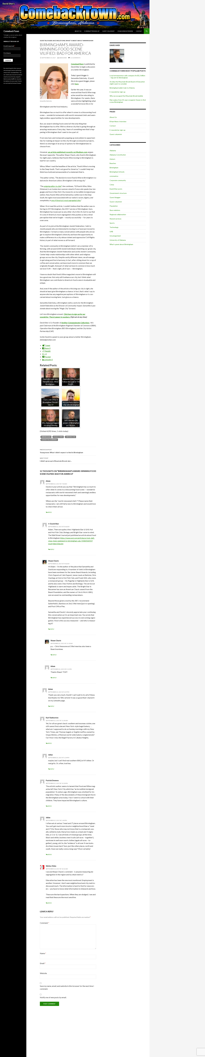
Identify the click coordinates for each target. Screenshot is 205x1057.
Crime (112, 185)
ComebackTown (11, 31)
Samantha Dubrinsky (49, 439)
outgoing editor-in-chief (52, 186)
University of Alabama (118, 240)
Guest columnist (108, 31)
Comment (44, 923)
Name (43, 953)
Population (114, 206)
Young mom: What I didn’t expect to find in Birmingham (61, 451)
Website (43, 973)
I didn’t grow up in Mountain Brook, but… (56, 459)
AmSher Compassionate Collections (75, 322)
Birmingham (46, 437)
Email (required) (9, 46)
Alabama (113, 150)
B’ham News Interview (125, 31)
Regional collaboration (118, 214)
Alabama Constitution (118, 155)
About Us (78, 31)
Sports (112, 223)
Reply (50, 512)
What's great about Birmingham (79, 40)
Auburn (112, 159)
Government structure (118, 193)
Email (43, 963)
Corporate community (118, 180)
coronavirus (114, 176)
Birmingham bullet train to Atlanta (122, 88)
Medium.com (70, 437)
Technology (114, 227)
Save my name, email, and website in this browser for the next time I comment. (67, 987)
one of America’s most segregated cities (66, 200)
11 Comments (75, 58)
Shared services (115, 219)
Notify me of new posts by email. (53, 997)
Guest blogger (46, 40)
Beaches (113, 163)
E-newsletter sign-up (91, 31)
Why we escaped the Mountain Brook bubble (126, 96)
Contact (139, 31)
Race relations (59, 40)
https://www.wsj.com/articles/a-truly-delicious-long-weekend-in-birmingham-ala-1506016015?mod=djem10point (71, 541)
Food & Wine (58, 437)
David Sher (63, 58)
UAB (111, 232)
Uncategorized (115, 236)
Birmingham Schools (117, 172)
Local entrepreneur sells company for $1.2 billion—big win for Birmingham (127, 77)
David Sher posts (116, 189)
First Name (7, 53)
